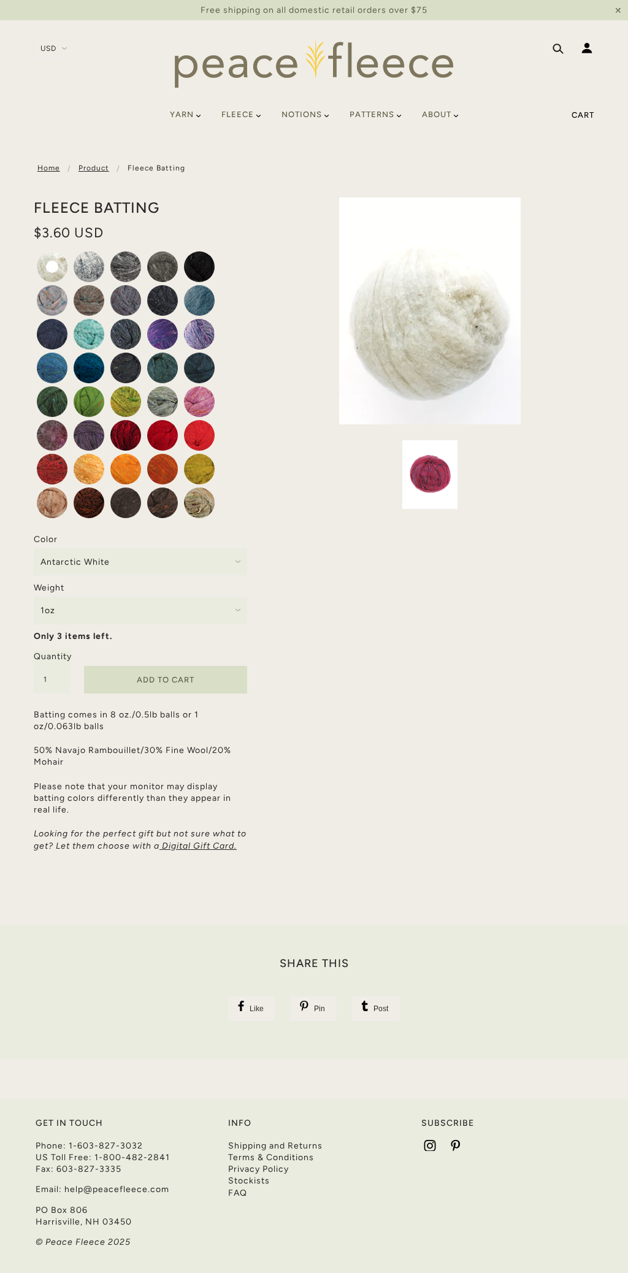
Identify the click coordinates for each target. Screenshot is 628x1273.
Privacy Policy (258, 1169)
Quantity (52, 656)
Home (48, 168)
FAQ (237, 1193)
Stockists (249, 1181)
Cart (583, 115)
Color (46, 539)
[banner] (314, 63)
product (93, 168)
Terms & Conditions (271, 1157)
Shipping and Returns (275, 1146)
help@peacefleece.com (116, 1189)
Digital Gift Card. (199, 846)
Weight (49, 588)
